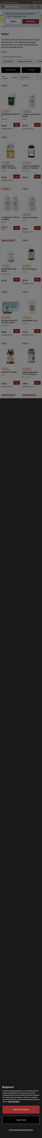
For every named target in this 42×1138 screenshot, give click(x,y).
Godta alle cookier (21, 1110)
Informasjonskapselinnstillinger (21, 1130)
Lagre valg (21, 1120)
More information (13, 1101)
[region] (21, 768)
